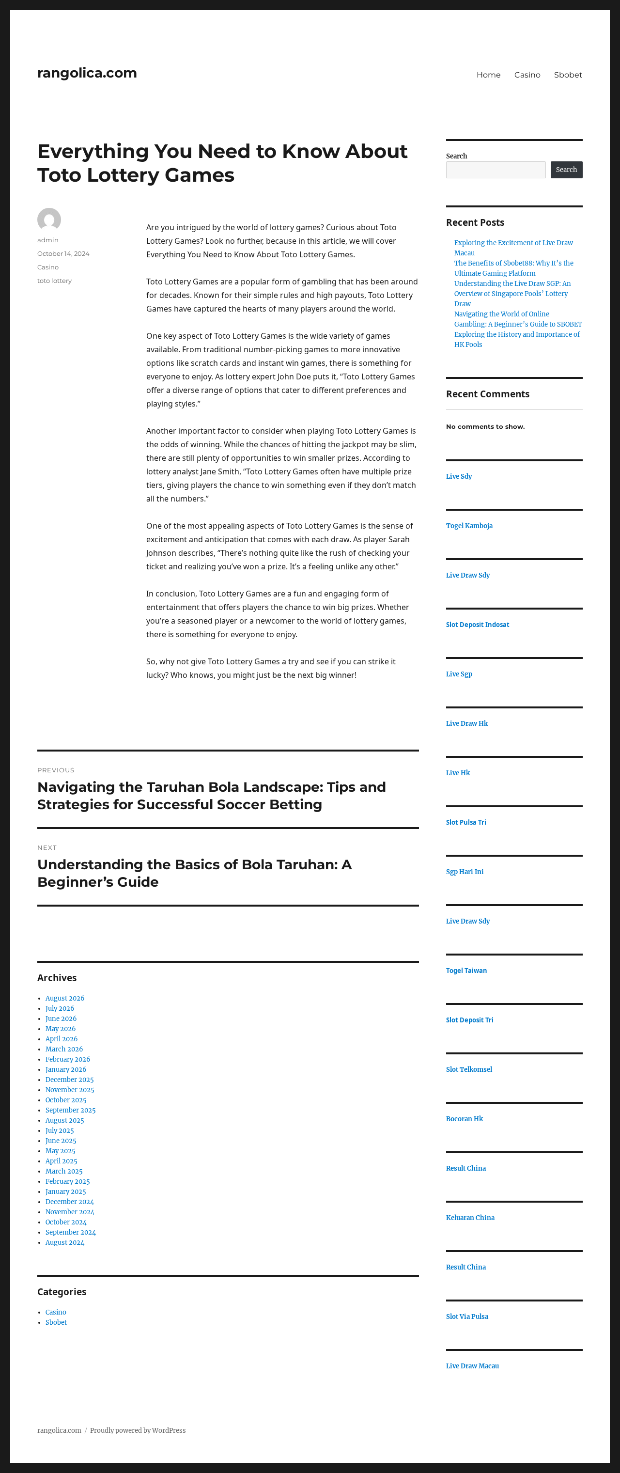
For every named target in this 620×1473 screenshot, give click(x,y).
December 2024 (70, 1202)
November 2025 (70, 1090)
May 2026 (61, 1029)
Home (489, 74)
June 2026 (61, 1019)
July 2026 (60, 1008)
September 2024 (71, 1232)
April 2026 (62, 1039)
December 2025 (70, 1080)
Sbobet (568, 74)
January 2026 (66, 1070)
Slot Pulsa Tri (466, 822)
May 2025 (61, 1151)
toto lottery (54, 280)
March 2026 (64, 1049)
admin (48, 240)
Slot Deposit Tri (470, 1020)
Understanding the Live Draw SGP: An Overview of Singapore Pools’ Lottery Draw (512, 294)
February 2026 (68, 1059)
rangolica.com (87, 72)
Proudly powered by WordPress (138, 1430)
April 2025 (62, 1161)
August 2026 (65, 998)
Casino (527, 74)
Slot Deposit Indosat (478, 624)
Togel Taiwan (466, 970)
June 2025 (61, 1141)
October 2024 (66, 1222)
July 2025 (60, 1131)
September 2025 (71, 1110)
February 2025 (68, 1181)
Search (456, 156)
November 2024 (70, 1212)
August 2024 (65, 1242)
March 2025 (64, 1171)
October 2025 (66, 1100)
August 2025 (65, 1120)
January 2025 (66, 1192)
